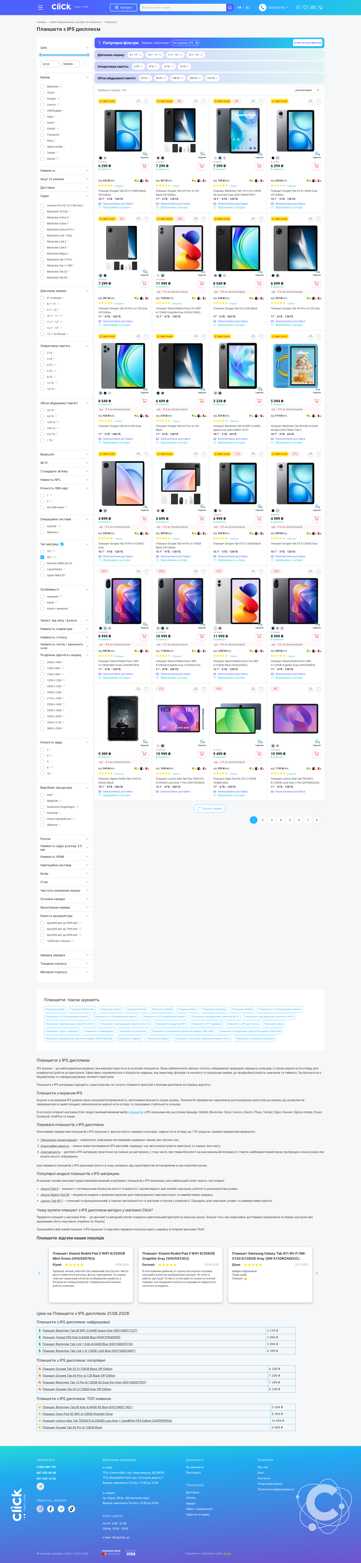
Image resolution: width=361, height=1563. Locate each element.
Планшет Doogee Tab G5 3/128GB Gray (294, 543)
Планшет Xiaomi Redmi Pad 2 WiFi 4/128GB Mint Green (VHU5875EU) (118, 663)
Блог (261, 1472)
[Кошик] (144, 166)
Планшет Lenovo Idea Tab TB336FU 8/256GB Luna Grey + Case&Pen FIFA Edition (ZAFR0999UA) (107, 1421)
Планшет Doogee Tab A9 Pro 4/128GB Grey (120, 545)
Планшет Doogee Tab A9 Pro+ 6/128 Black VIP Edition (177, 192)
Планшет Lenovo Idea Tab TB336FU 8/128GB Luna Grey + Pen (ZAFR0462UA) (295, 780)
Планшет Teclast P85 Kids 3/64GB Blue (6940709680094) (81, 1337)
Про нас (263, 1467)
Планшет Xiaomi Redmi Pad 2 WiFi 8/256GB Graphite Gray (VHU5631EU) (178, 663)
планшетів (135, 1112)
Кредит (191, 1503)
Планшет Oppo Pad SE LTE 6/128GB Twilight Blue (234, 780)
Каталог (126, 7)
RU (247, 7)
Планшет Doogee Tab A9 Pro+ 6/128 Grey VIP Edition (122, 310)
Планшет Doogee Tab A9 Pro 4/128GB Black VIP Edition (178, 545)
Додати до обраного (146, 101)
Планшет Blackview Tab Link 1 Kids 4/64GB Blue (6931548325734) (87, 1344)
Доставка (192, 1492)
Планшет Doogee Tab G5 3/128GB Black (237, 543)
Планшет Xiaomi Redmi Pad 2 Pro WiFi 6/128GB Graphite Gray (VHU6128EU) (178, 310)
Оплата (191, 1498)
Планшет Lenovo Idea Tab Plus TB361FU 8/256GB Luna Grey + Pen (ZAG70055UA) (180, 780)
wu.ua (227, 1553)
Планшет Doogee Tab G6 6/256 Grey (119, 425)
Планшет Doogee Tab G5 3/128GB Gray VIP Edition (294, 192)
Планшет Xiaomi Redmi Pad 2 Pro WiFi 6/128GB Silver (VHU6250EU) (235, 663)
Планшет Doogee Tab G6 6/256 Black (235, 308)
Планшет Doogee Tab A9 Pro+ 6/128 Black (177, 427)
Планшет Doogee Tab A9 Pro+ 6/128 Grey (295, 308)
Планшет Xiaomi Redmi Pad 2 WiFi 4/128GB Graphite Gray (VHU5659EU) (293, 663)
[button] (136, 55)
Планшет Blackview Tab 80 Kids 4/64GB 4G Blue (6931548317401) (294, 427)
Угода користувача (270, 1483)
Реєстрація (193, 1472)
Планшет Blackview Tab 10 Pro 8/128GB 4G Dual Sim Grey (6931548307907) (237, 192)
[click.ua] (70, 7)
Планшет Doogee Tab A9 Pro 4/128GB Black (72, 1427)
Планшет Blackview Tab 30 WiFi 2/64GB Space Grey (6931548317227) (236, 427)
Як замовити (194, 1467)
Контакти (264, 1478)
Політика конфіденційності (276, 1489)
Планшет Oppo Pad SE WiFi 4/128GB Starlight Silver (77, 1414)
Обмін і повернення (199, 1509)
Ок (84, 63)
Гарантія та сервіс (198, 1514)
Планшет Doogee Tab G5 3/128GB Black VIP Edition (122, 192)
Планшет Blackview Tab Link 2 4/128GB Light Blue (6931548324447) (89, 1351)
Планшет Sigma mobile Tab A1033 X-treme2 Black (120, 780)
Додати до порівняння (138, 101)
